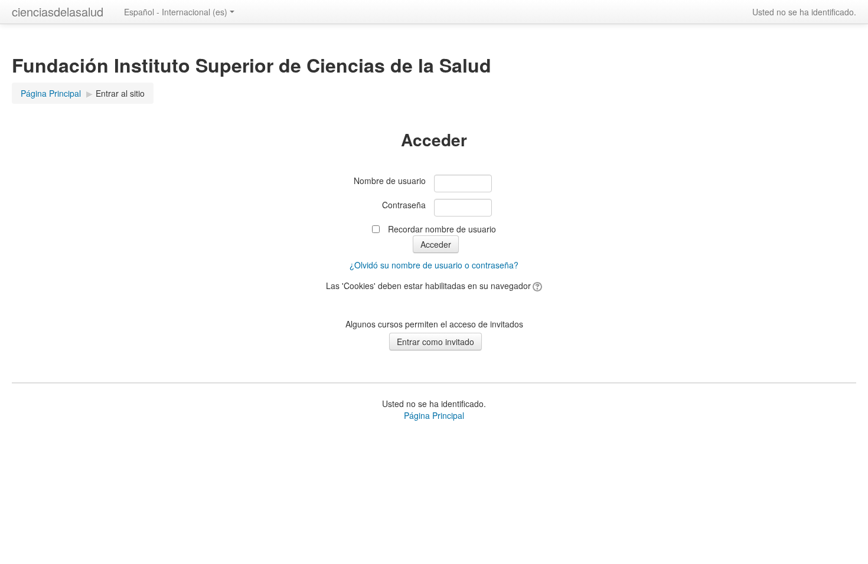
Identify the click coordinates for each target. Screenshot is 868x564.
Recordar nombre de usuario (442, 229)
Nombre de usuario (390, 180)
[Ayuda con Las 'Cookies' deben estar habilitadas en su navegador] (536, 285)
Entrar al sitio (120, 93)
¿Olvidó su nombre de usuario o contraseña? (434, 265)
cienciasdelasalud (57, 11)
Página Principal (434, 415)
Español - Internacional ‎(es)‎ (175, 12)
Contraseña (404, 205)
